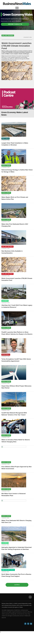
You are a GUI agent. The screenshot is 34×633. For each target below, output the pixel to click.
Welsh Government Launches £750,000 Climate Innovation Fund (16, 46)
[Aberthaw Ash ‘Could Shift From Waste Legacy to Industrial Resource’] (13, 291)
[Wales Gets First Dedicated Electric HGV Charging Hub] (13, 210)
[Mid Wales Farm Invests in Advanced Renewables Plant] (13, 480)
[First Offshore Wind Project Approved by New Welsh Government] (13, 453)
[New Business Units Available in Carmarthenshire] (13, 237)
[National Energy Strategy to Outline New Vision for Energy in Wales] (13, 156)
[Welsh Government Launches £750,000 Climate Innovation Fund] (16, 70)
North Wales (5, 138)
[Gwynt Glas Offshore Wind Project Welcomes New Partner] (13, 372)
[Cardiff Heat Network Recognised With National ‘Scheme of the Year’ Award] (13, 399)
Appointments (6, 355)
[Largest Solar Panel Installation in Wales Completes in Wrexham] (13, 129)
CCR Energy (5, 301)
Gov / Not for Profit (8, 35)
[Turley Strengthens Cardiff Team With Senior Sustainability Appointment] (13, 345)
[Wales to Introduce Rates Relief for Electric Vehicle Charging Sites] (13, 426)
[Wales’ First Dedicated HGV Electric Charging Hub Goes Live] (13, 507)
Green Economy (6, 165)
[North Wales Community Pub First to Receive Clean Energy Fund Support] (13, 560)
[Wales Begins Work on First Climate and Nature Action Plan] (13, 183)
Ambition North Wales (8, 570)
